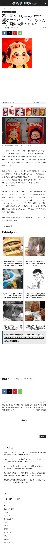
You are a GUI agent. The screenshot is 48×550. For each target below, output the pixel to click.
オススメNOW (12, 8)
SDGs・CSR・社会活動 (12, 499)
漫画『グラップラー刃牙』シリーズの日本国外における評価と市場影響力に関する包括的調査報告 (25, 453)
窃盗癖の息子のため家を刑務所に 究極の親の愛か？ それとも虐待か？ (13, 407)
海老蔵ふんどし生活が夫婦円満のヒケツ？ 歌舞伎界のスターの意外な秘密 (35, 407)
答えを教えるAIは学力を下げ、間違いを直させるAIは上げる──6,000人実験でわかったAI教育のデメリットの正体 (25, 474)
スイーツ (10, 379)
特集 (5, 536)
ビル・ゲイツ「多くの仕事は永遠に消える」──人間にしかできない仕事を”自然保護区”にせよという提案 (24, 460)
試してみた (7, 539)
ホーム (4, 8)
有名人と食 (7, 532)
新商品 (6, 529)
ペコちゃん (19, 379)
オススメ (7, 506)
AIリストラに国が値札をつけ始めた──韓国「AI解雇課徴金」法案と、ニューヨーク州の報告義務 (23, 467)
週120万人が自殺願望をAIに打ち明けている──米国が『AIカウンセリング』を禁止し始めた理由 (25, 481)
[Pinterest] (15, 33)
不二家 (26, 379)
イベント (7, 502)
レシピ (6, 522)
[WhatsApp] (20, 33)
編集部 (7, 28)
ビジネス (7, 512)
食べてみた (7, 542)
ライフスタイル (9, 519)
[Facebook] (4, 33)
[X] (9, 33)
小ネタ (14, 12)
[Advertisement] (24, 85)
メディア (7, 516)
